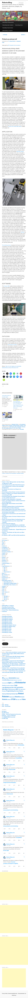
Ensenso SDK (6, 286)
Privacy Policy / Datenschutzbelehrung (10, 610)
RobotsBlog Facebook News (7, 27)
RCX (5, 570)
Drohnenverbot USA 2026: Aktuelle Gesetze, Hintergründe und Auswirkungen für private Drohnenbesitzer (13, 658)
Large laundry (5, 418)
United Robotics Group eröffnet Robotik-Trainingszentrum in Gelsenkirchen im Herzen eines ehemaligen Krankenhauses (13, 486)
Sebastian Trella (15, 424)
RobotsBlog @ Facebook (7, 618)
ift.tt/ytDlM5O (19, 758)
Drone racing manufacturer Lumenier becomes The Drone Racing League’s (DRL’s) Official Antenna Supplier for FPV (14, 653)
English (3, 425)
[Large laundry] (7, 415)
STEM (3, 587)
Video (3, 600)
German (3, 559)
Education (15, 680)
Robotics (18, 697)
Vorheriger (4, 34)
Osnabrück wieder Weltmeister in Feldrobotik (11, 499)
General (6, 425)
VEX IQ (5, 597)
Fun (3, 556)
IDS (2, 428)
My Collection (5, 574)
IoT (2, 564)
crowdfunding (5, 680)
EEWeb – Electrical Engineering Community (11, 714)
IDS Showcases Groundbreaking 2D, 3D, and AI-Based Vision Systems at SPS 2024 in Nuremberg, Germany (18, 404)
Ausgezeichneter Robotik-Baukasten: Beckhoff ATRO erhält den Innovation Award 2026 (14, 665)
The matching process (6, 245)
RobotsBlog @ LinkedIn (7, 620)
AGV (16, 426)
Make (3, 689)
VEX (3, 594)
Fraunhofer (20, 680)
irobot (13, 682)
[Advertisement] (14, 886)
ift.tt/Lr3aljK (6, 850)
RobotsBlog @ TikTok (6, 628)
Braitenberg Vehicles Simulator (8, 608)
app (4, 678)
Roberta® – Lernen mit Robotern (9, 715)
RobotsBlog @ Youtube (7, 632)
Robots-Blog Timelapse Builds (8, 22)
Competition (4, 547)
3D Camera (12, 426)
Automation (19, 426)
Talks (3, 589)
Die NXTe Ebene (5, 712)
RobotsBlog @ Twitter (6, 630)
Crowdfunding (5, 548)
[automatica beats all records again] (7, 401)
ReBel (17, 691)
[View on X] (24, 740)
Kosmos (4, 685)
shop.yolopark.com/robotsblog (10, 810)
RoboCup (4, 693)
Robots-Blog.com (8, 730)
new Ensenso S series (12, 344)
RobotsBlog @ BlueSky (7, 616)
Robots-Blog (7, 2)
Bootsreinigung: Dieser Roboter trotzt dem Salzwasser (13, 492)
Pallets (19, 428)
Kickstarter (20, 682)
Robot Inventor (7, 571)
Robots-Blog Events (19, 25)
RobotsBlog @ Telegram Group (8, 626)
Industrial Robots (16, 425)
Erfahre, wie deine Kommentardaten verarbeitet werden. (13, 473)
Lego (15, 685)
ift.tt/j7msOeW (12, 769)
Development (22, 424)
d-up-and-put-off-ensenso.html (12, 367)
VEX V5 (5, 599)
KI (14, 683)
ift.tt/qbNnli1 (19, 837)
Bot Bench (4, 711)
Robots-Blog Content (6, 580)
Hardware (11, 425)
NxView (22, 232)
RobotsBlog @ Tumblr (6, 629)
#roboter (13, 861)
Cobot (17, 678)
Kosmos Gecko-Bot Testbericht (8, 523)
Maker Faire (8, 689)
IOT (14, 428)
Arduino (7, 678)
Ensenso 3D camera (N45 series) (14, 126)
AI (2, 541)
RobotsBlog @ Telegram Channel (9, 625)
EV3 (4, 567)
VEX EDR (6, 596)
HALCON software (20, 151)
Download (11, 680)
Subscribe (5, 643)
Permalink (22, 429)
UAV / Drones (5, 592)
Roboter (5, 696)
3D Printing (4, 540)
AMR (3, 543)
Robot (21, 693)
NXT (4, 569)
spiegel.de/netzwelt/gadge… (9, 782)
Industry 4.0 (11, 428)
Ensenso (23, 426)
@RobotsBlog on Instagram (7, 30)
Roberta (3, 579)
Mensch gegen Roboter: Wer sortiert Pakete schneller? (13, 509)
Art (2, 544)
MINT (17, 689)
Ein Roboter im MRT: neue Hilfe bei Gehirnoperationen (13, 535)
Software (22, 425)
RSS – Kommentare (6, 706)
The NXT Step (5, 718)
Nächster (23, 34)
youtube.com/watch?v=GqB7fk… (10, 863)
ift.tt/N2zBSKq (21, 745)
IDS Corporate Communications (14, 45)
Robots (4, 699)
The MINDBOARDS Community (8, 717)
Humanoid (4, 561)
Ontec (17, 428)
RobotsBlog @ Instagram (7, 619)
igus (9, 682)
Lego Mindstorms (6, 566)
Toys (3, 590)
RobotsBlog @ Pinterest (7, 623)
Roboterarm (11, 696)
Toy (16, 699)
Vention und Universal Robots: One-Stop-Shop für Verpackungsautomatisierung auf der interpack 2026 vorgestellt (13, 521)
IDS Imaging (6, 428)
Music (3, 573)
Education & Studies (6, 551)
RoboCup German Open (12, 694)
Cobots (3, 546)
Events (3, 554)
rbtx (15, 691)
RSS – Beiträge (5, 704)
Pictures (4, 576)
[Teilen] (24, 748)
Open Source (22, 689)
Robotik (22, 696)
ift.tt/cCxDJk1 (10, 793)
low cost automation (17, 687)
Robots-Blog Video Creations (7, 25)
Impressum (4, 611)
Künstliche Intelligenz (10, 685)
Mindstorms (13, 689)
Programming (5, 577)
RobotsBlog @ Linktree (7, 622)
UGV (25, 425)
